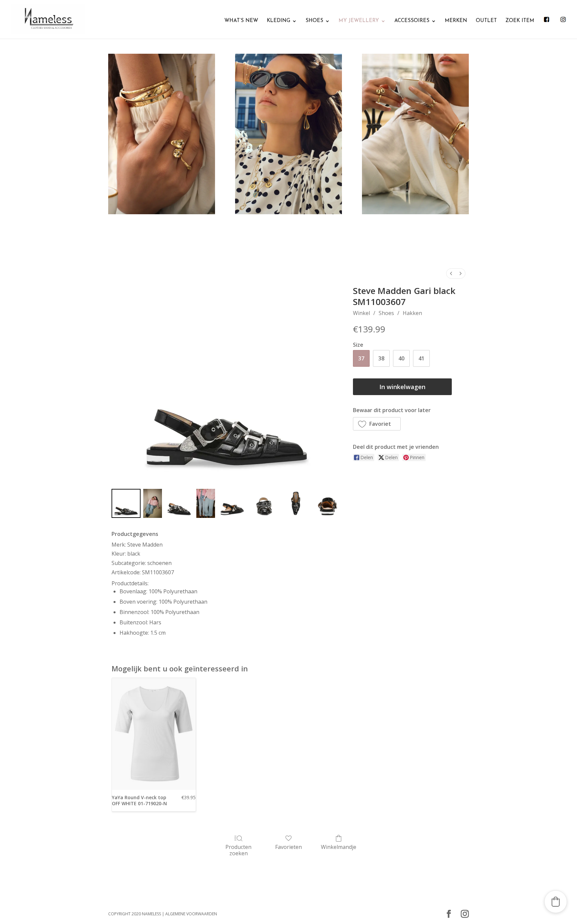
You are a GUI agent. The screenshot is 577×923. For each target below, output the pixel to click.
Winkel (361, 313)
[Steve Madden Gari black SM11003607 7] (327, 503)
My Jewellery (359, 21)
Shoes (314, 21)
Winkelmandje (338, 846)
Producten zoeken (238, 850)
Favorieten (288, 846)
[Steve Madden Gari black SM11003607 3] (205, 503)
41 (421, 358)
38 (381, 358)
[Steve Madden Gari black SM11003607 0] (126, 503)
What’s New (241, 21)
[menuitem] (451, 273)
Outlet (486, 21)
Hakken (412, 313)
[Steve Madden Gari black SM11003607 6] (295, 503)
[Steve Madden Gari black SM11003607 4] (232, 503)
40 (401, 358)
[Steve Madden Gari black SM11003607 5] (263, 503)
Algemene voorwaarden (191, 914)
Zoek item (520, 21)
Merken (456, 21)
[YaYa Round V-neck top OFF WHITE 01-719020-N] (154, 734)
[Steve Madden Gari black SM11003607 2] (179, 503)
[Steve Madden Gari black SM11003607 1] (152, 503)
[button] (377, 423)
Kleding (278, 21)
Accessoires (411, 21)
